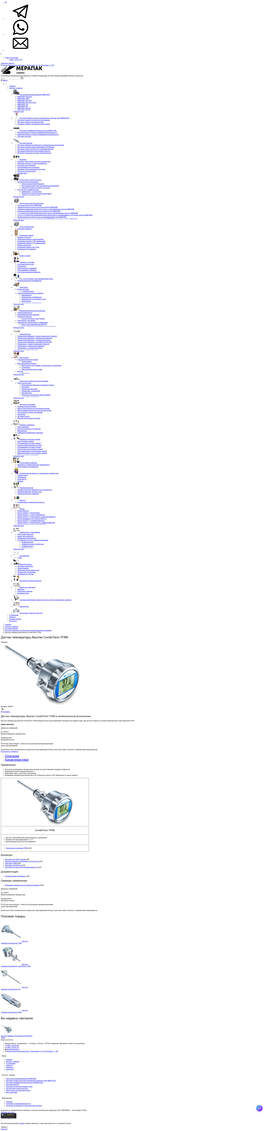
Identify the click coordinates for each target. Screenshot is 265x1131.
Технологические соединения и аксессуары (22, 861)
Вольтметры (26, 301)
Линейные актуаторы (25, 574)
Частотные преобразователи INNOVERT (34, 95)
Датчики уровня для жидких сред (30, 122)
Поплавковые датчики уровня (29, 447)
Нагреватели (24, 556)
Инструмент (24, 358)
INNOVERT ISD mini (24, 101)
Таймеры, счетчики (26, 262)
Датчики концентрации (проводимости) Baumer (35, 147)
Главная (12, 86)
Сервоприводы (23, 568)
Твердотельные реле (29, 389)
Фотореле (25, 387)
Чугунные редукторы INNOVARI (29, 205)
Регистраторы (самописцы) (28, 182)
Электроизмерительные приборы (30, 293)
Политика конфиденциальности (18, 1104)
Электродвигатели (26, 227)
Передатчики (22, 475)
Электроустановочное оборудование (33, 381)
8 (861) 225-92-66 (11, 58)
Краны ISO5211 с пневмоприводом (30, 521)
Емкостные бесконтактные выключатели (33, 408)
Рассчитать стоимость (10, 752)
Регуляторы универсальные (28, 190)
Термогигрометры (24, 317)
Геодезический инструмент (27, 360)
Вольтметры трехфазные (31, 303)
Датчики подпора (24, 136)
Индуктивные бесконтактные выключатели (34, 410)
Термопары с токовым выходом (29, 348)
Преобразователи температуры (29, 492)
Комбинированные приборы (28, 315)
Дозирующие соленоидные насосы (30, 502)
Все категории (11, 1092)
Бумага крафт (24, 256)
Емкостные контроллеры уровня (30, 449)
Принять (4, 1127)
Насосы (22, 500)
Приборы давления (26, 425)
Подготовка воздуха (25, 534)
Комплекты (21, 479)
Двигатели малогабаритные (28, 570)
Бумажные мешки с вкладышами (30, 239)
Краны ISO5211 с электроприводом (31, 515)
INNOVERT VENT (23, 99)
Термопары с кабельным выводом (30, 346)
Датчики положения (27, 405)
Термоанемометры (24, 313)
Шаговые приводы (24, 229)
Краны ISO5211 (23, 511)
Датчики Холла (23, 416)
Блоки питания (23, 289)
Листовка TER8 (11, 863)
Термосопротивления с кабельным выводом (34, 338)
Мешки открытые (24, 237)
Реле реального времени (27, 268)
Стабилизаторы (28, 291)
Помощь (9, 1102)
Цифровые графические (31, 196)
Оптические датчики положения (29, 412)
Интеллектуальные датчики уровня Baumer (34, 153)
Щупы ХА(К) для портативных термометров (38, 326)
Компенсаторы (23, 593)
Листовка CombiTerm (13, 865)
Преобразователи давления (28, 494)
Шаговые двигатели (25, 566)
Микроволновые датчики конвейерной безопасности (38, 135)
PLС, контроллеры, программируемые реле (36, 279)
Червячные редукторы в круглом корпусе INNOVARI (37, 207)
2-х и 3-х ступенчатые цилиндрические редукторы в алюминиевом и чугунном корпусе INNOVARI (54, 215)
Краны (22, 509)
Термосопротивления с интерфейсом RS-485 (34, 342)
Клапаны (22, 160)
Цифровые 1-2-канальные (32, 192)
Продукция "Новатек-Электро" (31, 613)
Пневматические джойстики (33, 544)
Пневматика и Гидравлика (29, 532)
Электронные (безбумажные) (33, 184)
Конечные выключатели (26, 407)
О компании (13, 615)
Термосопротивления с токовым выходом (33, 340)
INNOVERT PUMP (23, 110)
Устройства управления (26, 572)
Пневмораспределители (26, 538)
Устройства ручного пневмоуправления (32, 540)
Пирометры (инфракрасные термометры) (33, 465)
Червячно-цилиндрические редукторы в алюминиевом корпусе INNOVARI (45, 209)
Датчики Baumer (25, 143)
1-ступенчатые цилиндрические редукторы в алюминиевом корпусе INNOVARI (47, 213)
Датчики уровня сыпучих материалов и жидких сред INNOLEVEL (44, 118)
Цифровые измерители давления (30, 433)
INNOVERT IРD (22, 106)
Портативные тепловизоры (27, 467)
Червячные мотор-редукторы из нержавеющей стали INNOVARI (41, 217)
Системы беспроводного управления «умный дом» (39, 473)
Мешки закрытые (24, 245)
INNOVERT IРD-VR (24, 108)
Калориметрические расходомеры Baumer (33, 151)
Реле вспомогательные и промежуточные (38, 385)
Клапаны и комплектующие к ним (19, 1087)
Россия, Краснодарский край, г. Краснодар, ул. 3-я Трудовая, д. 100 (28, 65)
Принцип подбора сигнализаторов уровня (33, 124)
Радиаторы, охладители (31, 391)
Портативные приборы (28, 463)
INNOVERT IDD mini (24, 97)
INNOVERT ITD (22, 104)
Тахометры (21, 266)
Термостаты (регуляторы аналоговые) (36, 194)
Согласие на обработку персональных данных (24, 1106)
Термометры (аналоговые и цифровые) (32, 323)
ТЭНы (19, 558)
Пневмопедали (27, 542)
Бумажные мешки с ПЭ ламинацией (31, 243)
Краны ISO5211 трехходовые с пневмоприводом (36, 523)
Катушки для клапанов (26, 165)
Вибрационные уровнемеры (28, 455)
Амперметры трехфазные (31, 297)
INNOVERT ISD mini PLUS (26, 103)
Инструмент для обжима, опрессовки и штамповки (41, 365)
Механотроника (25, 564)
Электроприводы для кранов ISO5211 (32, 519)
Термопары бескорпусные (27, 350)
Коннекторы (22, 173)
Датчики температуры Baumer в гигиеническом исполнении (40, 145)
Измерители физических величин (32, 311)
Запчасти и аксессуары (26, 171)
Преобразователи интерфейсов (29, 281)
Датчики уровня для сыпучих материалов (33, 120)
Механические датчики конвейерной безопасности (37, 133)
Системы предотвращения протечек (31, 169)
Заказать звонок (7, 63)
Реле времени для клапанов (28, 167)
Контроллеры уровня (25, 441)
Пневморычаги (27, 546)
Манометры (22, 431)
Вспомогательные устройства (29, 429)
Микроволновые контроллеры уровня (32, 453)
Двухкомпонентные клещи (32, 369)
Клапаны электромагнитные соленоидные (33, 161)
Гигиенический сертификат (15, 876)
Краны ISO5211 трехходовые (28, 513)
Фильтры (20, 589)
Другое (20, 371)
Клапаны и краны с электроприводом (32, 163)
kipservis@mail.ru (13, 1049)
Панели (20, 481)
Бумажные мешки (26, 235)
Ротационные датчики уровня (29, 443)
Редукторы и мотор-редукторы (31, 203)
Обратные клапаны (24, 591)
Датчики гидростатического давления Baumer (35, 149)
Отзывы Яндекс (15, 619)
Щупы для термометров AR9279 (34, 324)
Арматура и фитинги (25, 536)
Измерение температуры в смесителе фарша (22, 885)
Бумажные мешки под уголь (28, 247)
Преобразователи (26, 488)
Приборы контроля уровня (29, 439)
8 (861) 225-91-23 (15, 60)
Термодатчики (25, 334)
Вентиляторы (27, 393)
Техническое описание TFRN (17, 848)
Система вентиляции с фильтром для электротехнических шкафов (45, 600)
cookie (21, 1123)
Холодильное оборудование (30, 581)
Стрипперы (26, 367)
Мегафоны (26, 373)
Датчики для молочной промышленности (21, 867)
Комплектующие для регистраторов (36, 188)
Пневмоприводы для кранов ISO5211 (31, 525)
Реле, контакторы (24, 383)
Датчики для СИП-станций (15, 859)
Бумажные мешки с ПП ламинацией (31, 241)
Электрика (23, 287)
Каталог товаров (15, 88)
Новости (12, 617)
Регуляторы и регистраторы (30, 180)
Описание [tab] (12, 756)
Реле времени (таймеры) (27, 270)
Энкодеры (21, 414)
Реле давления (23, 427)
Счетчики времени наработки (28, 272)
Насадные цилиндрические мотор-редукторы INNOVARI (38, 211)
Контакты (13, 621)
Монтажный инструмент (26, 364)
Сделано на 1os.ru (8, 1112)
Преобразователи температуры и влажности (34, 490)
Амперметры (27, 295)
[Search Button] (22, 78)
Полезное (9, 1067)
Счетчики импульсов (25, 264)
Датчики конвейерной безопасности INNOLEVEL (38, 131)
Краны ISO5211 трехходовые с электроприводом (36, 517)
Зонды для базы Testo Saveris (33, 319)
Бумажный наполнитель (26, 249)
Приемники (21, 477)
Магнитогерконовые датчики (28, 418)
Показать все (18, 111)
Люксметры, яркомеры (26, 321)
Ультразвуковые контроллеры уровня (32, 451)
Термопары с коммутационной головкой (33, 344)
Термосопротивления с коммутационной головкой (37, 336)
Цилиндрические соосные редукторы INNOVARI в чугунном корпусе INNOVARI (47, 219)
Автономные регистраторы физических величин (40, 186)
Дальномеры (27, 362)
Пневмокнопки (27, 548)
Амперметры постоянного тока (34, 299)
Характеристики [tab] (16, 759)
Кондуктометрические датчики (29, 445)
